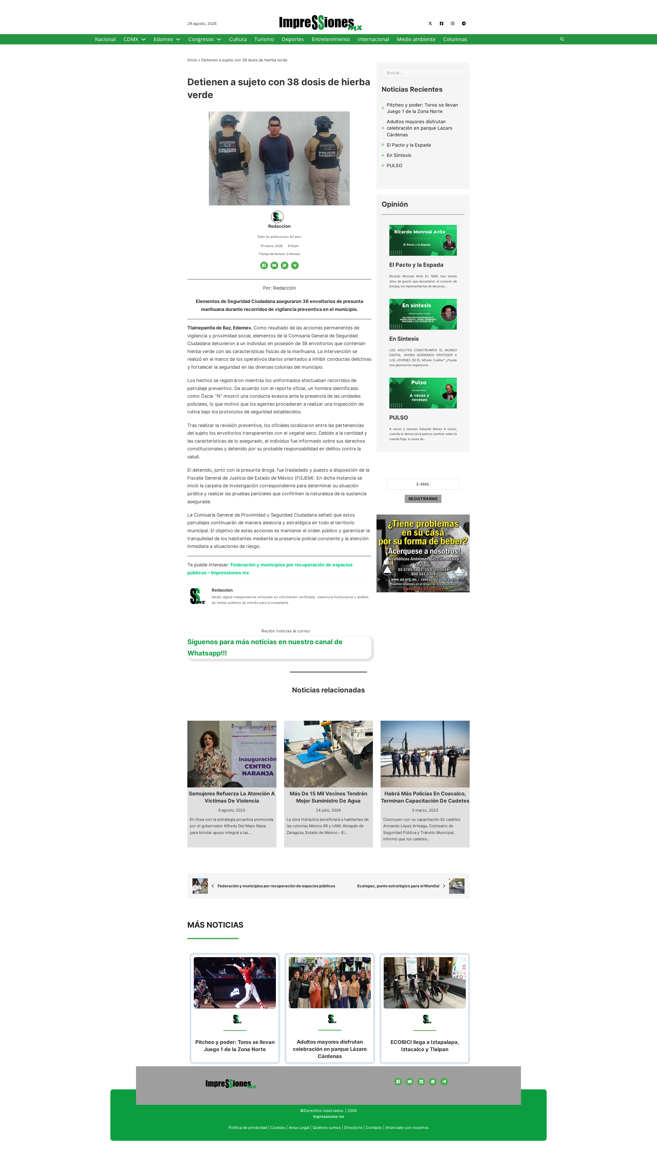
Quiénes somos (327, 1127)
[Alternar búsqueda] (562, 39)
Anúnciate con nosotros (407, 1127)
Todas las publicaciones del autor (279, 237)
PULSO (398, 417)
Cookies (277, 1127)
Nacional (105, 39)
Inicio (192, 60)
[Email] (274, 265)
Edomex (163, 39)
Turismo (264, 39)
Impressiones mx (328, 1116)
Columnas (455, 39)
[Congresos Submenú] (218, 39)
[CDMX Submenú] (143, 39)
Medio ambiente (416, 39)
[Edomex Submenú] (178, 39)
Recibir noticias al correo (286, 631)
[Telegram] (295, 265)
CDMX (130, 39)
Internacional (373, 39)
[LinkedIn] (421, 1082)
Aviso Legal (299, 1127)
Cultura (238, 39)
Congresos (201, 39)
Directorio (353, 1127)
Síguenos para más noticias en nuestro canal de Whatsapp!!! (265, 647)
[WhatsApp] (284, 265)
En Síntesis (404, 338)
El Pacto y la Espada (416, 264)
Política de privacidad (247, 1127)
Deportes (293, 39)
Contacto (374, 1127)
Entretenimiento (331, 39)
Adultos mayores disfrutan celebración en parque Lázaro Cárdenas (330, 1049)
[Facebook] (264, 265)
